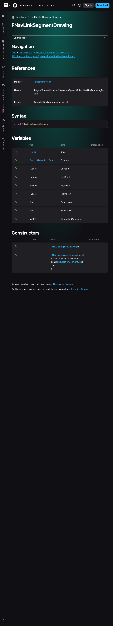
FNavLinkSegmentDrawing (64, 246)
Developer (21, 17)
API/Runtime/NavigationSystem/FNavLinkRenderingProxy (43, 56)
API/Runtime (25, 52)
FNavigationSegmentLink (69, 262)
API (14, 52)
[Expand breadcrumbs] (30, 17)
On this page (20, 37)
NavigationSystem (42, 81)
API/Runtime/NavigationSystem (52, 52)
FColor (33, 152)
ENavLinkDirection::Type (42, 160)
